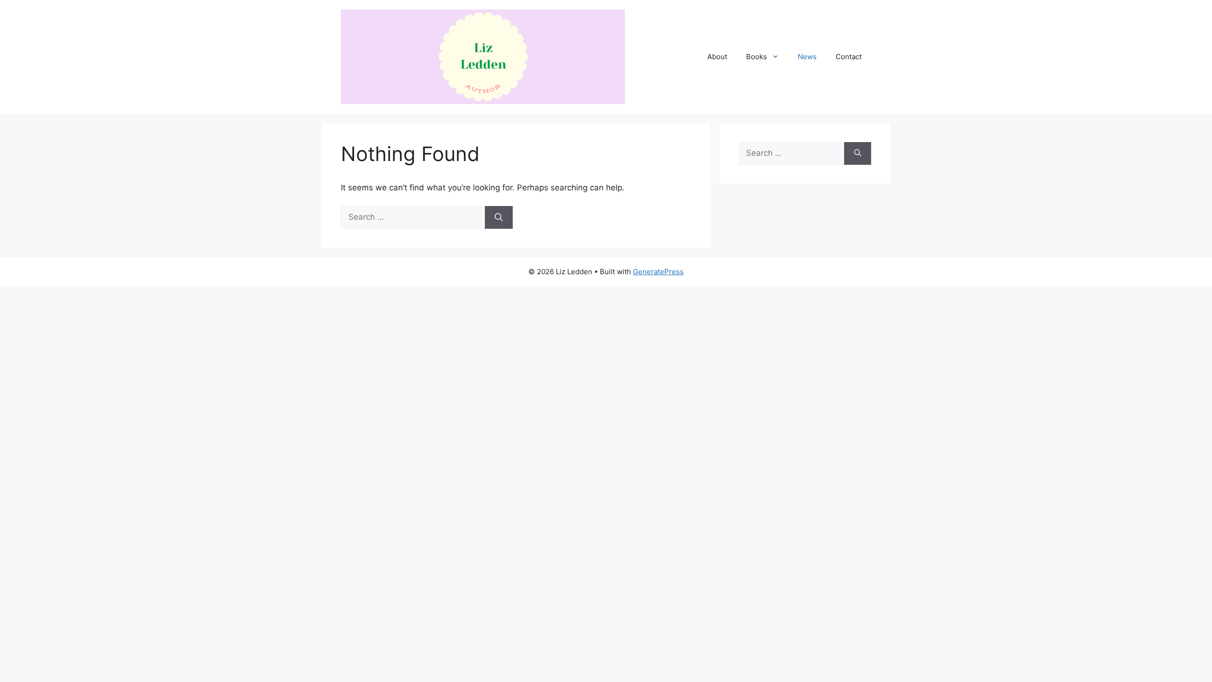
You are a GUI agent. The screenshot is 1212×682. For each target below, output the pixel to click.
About (717, 56)
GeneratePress (658, 271)
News (807, 56)
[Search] (499, 217)
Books (756, 56)
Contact (849, 56)
